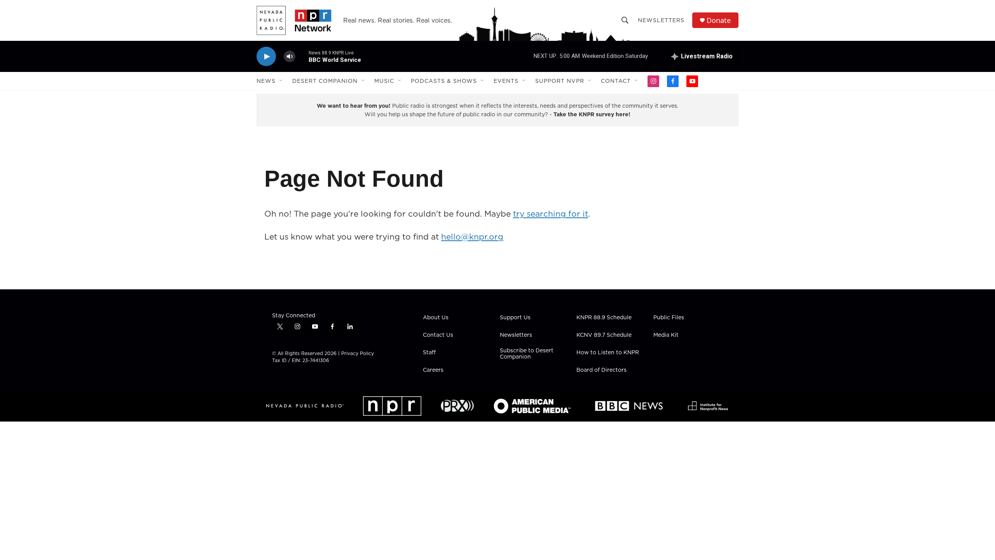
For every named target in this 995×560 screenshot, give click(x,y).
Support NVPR (559, 81)
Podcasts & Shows (444, 81)
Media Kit (666, 335)
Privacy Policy (357, 353)
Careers (433, 370)
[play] (266, 56)
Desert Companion (325, 81)
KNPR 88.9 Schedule (604, 318)
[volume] (289, 56)
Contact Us (438, 335)
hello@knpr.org (472, 236)
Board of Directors (601, 370)
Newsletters (661, 20)
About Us (436, 318)
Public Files (668, 318)
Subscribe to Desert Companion (526, 354)
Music (384, 81)
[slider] (302, 56)
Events (506, 81)
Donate (719, 20)
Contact (616, 81)
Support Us (515, 318)
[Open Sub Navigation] (281, 81)
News (266, 81)
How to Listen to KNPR (607, 353)
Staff (429, 353)
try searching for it (550, 213)
